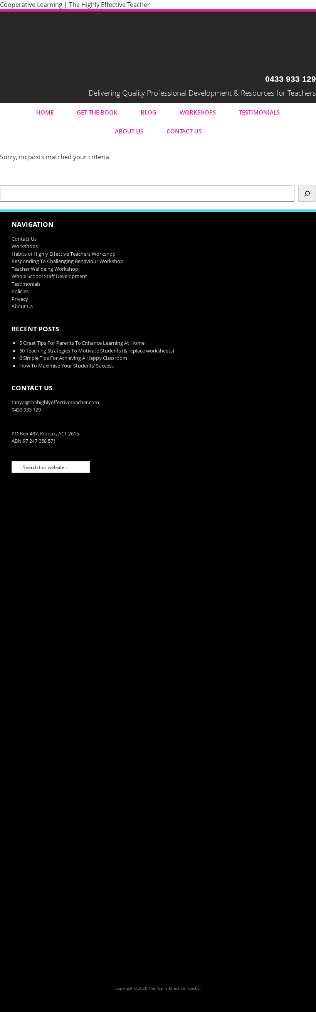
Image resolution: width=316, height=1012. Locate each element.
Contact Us (184, 131)
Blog (148, 112)
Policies (20, 291)
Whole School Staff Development (49, 276)
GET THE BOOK (97, 112)
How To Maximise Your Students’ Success (66, 365)
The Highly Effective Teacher (158, 43)
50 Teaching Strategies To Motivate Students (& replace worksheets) (96, 350)
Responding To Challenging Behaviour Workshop (67, 261)
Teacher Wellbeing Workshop (45, 268)
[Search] (307, 194)
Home (45, 112)
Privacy (20, 298)
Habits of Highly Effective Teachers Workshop (64, 253)
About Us (129, 131)
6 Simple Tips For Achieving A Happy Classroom (73, 357)
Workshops (198, 112)
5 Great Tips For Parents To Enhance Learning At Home (82, 342)
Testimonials (259, 112)
